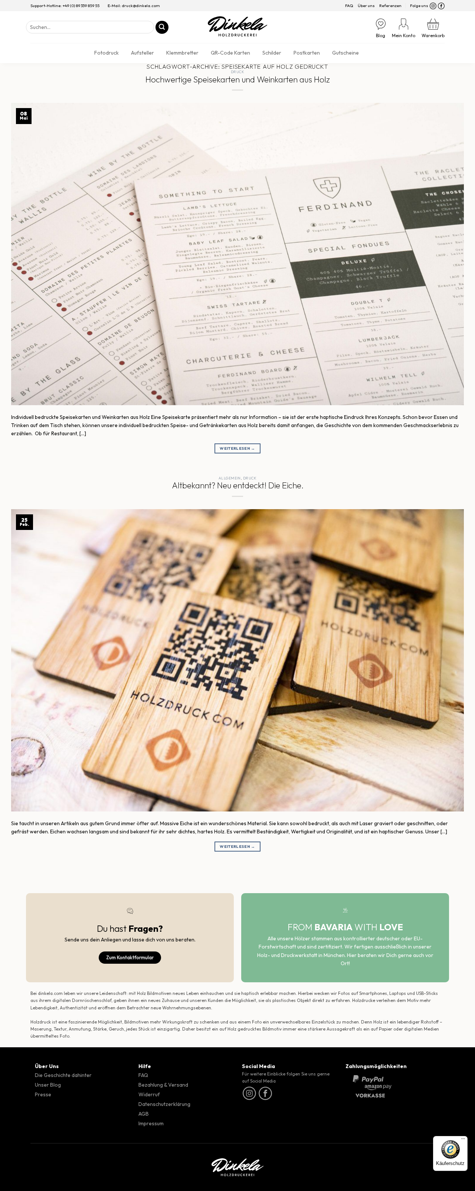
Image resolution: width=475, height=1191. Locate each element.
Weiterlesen (237, 448)
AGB (143, 1113)
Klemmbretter (182, 52)
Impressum (151, 1123)
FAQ (349, 5)
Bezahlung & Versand (163, 1084)
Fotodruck (106, 52)
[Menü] (463, 1140)
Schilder (271, 52)
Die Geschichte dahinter (63, 1075)
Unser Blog (48, 1084)
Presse (43, 1094)
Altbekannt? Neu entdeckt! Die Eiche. (238, 485)
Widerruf (149, 1094)
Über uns (366, 5)
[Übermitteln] (161, 27)
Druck (237, 71)
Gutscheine (345, 52)
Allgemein (230, 478)
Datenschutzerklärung (164, 1104)
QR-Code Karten (230, 52)
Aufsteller (142, 52)
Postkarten (307, 52)
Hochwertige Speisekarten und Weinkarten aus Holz (237, 79)
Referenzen (390, 5)
